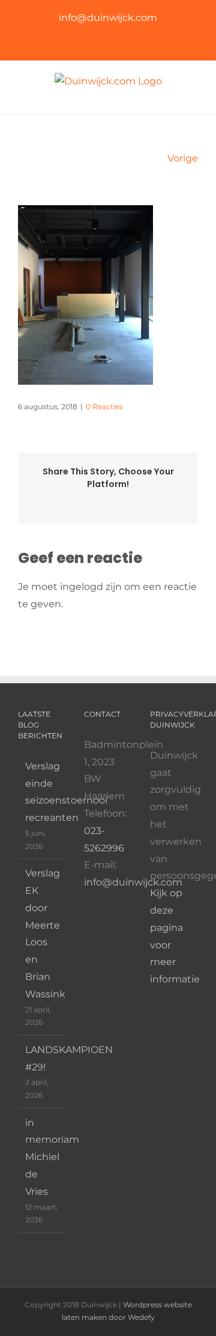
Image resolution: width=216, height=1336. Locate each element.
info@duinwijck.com (108, 17)
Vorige (182, 158)
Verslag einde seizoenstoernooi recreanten (42, 791)
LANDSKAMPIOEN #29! (42, 1058)
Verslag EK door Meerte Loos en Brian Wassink (42, 934)
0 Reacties (104, 406)
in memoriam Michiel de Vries (42, 1157)
